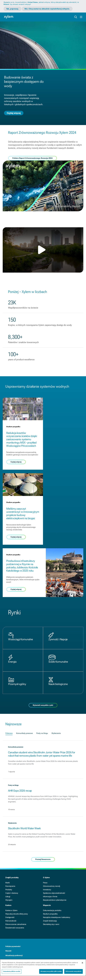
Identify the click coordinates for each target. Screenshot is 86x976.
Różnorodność (10, 921)
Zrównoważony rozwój (51, 886)
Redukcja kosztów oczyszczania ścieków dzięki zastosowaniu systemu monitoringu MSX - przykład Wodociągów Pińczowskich (21, 439)
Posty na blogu (42, 733)
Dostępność (9, 917)
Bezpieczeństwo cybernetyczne (54, 900)
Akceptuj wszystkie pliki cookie (51, 971)
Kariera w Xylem (11, 910)
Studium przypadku (50, 914)
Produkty (8, 890)
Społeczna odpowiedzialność (54, 893)
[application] (43, 250)
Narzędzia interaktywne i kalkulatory (56, 917)
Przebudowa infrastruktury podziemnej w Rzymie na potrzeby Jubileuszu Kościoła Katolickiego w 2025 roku (22, 565)
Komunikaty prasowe (24, 733)
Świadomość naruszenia (14, 928)
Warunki (8, 951)
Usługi (7, 896)
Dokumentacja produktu (52, 910)
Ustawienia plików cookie (11, 971)
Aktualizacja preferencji (14, 955)
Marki (7, 883)
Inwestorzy (47, 890)
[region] (43, 967)
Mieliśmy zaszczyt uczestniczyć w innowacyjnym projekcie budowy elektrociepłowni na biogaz (22, 513)
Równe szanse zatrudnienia (15, 924)
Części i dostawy (11, 893)
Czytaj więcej (14, 113)
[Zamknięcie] (82, 962)
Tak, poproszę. (12, 9)
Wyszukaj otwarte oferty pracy (16, 914)
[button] (43, 250)
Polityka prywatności (12, 946)
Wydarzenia (56, 733)
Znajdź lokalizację (50, 921)
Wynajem (8, 900)
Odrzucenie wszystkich (74, 971)
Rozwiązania (10, 886)
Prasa (45, 883)
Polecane (9, 733)
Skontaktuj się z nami (51, 924)
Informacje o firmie (50, 896)
